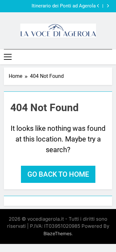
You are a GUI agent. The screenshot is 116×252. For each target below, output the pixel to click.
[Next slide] (107, 6)
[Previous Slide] (98, 6)
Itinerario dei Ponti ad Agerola (64, 6)
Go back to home (58, 174)
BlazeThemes (58, 233)
